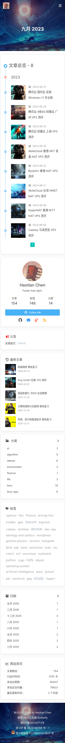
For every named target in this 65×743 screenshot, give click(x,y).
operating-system (17, 566)
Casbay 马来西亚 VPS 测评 (42, 232)
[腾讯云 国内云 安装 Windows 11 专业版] (18, 92)
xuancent (44, 553)
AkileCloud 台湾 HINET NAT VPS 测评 (43, 193)
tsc (55, 547)
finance (31, 515)
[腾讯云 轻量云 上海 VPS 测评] (18, 132)
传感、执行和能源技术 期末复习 (34, 419)
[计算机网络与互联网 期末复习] (10, 408)
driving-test (46, 515)
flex (21, 515)
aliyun (40, 560)
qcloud (49, 571)
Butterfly (43, 717)
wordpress (44, 535)
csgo (21, 560)
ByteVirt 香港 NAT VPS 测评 (43, 173)
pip (16, 547)
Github (22, 343)
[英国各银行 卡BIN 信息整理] (10, 395)
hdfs (30, 560)
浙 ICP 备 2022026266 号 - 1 (32, 727)
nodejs (11, 522)
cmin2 (10, 553)
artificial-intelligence (20, 571)
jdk (8, 578)
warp (39, 571)
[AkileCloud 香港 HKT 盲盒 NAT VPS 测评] (18, 151)
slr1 (18, 553)
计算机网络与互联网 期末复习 (33, 406)
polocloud (35, 547)
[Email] (28, 320)
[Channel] (36, 320)
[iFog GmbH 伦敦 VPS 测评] (10, 382)
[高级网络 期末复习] (10, 369)
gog (29, 578)
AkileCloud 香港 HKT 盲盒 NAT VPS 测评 (43, 153)
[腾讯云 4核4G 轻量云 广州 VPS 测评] (18, 112)
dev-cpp (50, 529)
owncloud (29, 553)
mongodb (48, 541)
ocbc (48, 547)
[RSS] (44, 320)
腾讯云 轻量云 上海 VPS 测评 (43, 134)
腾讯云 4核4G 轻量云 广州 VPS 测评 (43, 114)
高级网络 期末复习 (27, 366)
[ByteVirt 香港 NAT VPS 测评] (18, 171)
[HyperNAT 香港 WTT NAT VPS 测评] (18, 211)
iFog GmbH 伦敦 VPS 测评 (32, 380)
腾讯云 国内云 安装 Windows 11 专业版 (40, 94)
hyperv (50, 578)
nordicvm (18, 578)
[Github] (20, 320)
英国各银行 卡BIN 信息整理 (32, 393)
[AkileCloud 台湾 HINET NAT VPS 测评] (18, 191)
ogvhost (11, 515)
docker (36, 529)
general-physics (16, 541)
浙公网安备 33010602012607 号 (34, 733)
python (11, 560)
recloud (34, 541)
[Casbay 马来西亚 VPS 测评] (18, 230)
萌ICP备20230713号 (32, 722)
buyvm (31, 522)
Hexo (26, 717)
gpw (20, 522)
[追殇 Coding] (6, 5)
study (39, 578)
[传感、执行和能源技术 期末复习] (10, 421)
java (9, 547)
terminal (23, 529)
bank (24, 547)
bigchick (44, 522)
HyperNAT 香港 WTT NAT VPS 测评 (41, 213)
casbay (11, 529)
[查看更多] (58, 441)
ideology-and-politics (20, 535)
